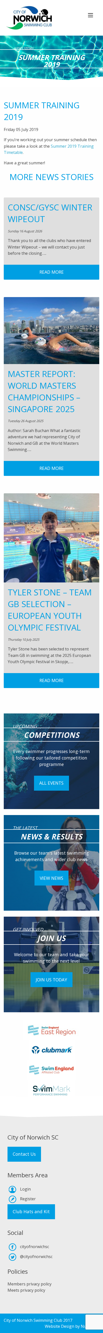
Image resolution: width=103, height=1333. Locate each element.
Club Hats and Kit (31, 1211)
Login (25, 1189)
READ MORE (52, 272)
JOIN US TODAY (51, 980)
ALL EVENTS (51, 783)
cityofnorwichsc (34, 1246)
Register (28, 1199)
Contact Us (24, 1154)
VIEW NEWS (51, 878)
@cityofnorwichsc (36, 1256)
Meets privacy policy (26, 1290)
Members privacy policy (30, 1284)
